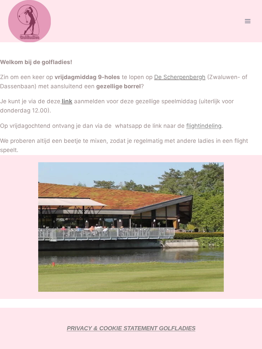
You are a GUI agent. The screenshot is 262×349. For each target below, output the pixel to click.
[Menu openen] (247, 21)
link (67, 101)
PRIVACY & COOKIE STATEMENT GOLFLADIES (131, 328)
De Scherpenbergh (179, 77)
